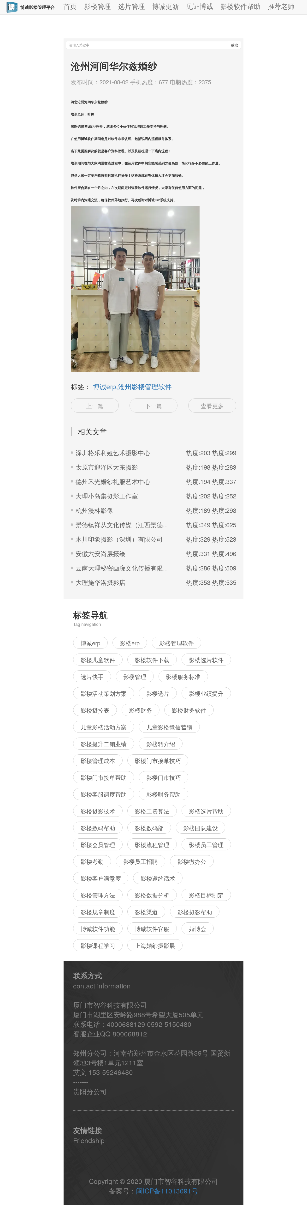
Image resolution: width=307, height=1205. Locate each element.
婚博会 (197, 928)
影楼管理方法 (98, 895)
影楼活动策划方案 (104, 693)
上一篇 (94, 405)
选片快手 (92, 676)
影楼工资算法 (152, 811)
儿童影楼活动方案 (104, 727)
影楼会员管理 (98, 844)
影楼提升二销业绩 (104, 743)
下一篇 (153, 405)
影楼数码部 (149, 828)
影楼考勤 (92, 861)
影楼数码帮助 (98, 828)
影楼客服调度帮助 (104, 794)
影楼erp (130, 643)
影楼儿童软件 (98, 659)
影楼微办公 (191, 861)
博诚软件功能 (98, 928)
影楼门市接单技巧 (158, 760)
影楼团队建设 (200, 828)
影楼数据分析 (152, 895)
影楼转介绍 (160, 743)
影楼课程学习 (98, 945)
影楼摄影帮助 (194, 912)
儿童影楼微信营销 (169, 727)
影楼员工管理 (206, 844)
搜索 (234, 44)
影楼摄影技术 (98, 811)
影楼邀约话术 (158, 878)
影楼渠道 (146, 912)
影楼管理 (134, 676)
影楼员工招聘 (140, 861)
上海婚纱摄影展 (155, 945)
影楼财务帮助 (163, 794)
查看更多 (212, 405)
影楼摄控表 (95, 710)
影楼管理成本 (98, 760)
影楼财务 (140, 710)
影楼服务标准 (183, 676)
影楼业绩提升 (206, 693)
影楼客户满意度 (101, 878)
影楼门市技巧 (163, 777)
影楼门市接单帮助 (104, 777)
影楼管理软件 (176, 643)
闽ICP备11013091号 (167, 1190)
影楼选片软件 (206, 659)
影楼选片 (157, 693)
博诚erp (90, 643)
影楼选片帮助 (206, 811)
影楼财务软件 (189, 710)
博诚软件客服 (152, 928)
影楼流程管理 (152, 844)
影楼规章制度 (98, 912)
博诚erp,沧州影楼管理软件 (132, 386)
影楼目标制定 (206, 895)
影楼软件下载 (152, 659)
